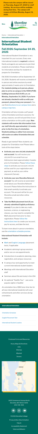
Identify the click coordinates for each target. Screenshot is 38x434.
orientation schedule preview (19, 231)
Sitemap (19, 350)
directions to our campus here (19, 105)
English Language (18, 243)
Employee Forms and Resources (19, 339)
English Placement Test (9, 318)
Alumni (19, 353)
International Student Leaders (12, 323)
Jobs (19, 347)
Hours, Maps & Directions (19, 344)
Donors (19, 356)
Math (6, 243)
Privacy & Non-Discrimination (19, 420)
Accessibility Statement (19, 426)
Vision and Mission (19, 429)
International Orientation (10, 305)
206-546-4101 (19, 405)
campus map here (8, 108)
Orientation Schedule (9, 313)
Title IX (19, 423)
